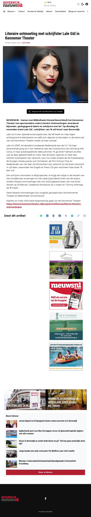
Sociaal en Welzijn (35, 11)
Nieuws (10, 11)
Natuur (49, 11)
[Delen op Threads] (53, 216)
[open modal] (86, 4)
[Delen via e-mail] (84, 216)
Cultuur (21, 11)
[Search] (78, 4)
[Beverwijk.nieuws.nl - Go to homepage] (10, 498)
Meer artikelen (45, 472)
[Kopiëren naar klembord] (78, 216)
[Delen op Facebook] (59, 216)
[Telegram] (72, 216)
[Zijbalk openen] (4, 11)
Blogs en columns (76, 11)
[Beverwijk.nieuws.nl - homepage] (13, 4)
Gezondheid (60, 11)
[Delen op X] (66, 216)
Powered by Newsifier (45, 511)
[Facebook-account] (45, 498)
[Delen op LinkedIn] (47, 216)
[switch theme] (82, 4)
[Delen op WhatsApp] (41, 216)
